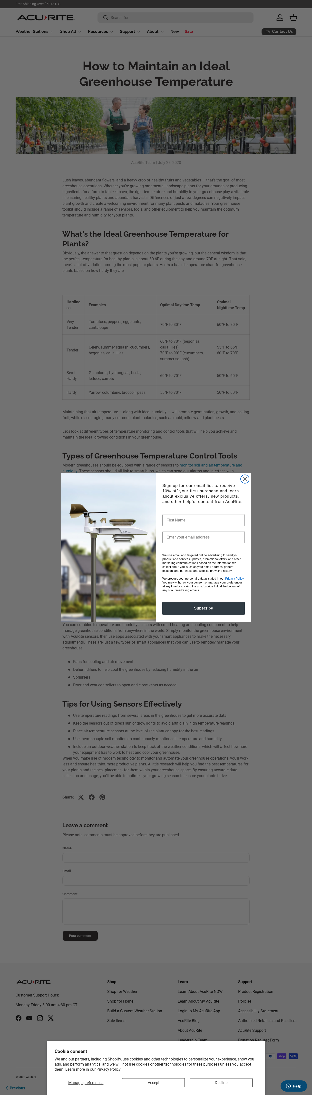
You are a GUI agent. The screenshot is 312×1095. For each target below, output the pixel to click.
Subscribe (203, 608)
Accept (153, 1082)
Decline (221, 1082)
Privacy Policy (109, 1069)
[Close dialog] (245, 479)
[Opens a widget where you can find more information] (293, 1086)
